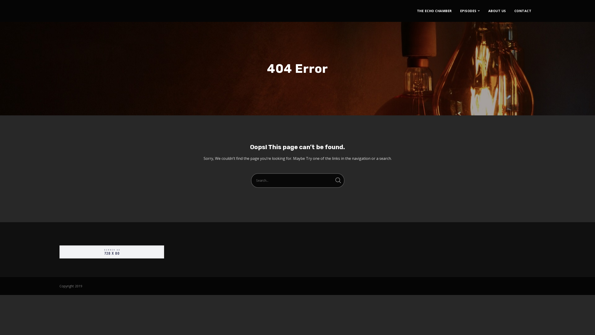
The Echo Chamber (434, 11)
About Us (497, 11)
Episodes (468, 11)
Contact (523, 11)
